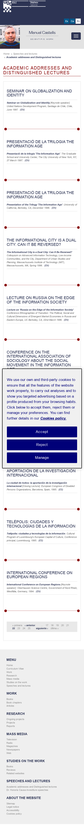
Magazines (12, 746)
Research (11, 675)
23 (18, 628)
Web (8, 753)
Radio (9, 743)
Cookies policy (14, 813)
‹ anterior (30, 625)
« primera (17, 625)
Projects (10, 722)
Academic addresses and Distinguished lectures (31, 786)
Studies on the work (16, 682)
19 (57, 625)
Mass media (12, 678)
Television (11, 739)
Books (9, 699)
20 (62, 625)
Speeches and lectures (25, 53)
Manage (42, 458)
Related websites (15, 773)
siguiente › (42, 628)
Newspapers (13, 749)
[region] (42, 418)
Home (6, 53)
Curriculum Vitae (15, 668)
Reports (10, 726)
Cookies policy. (53, 418)
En (78, 21)
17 (47, 625)
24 (24, 628)
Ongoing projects (15, 719)
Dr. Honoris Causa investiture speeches (27, 790)
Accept (42, 432)
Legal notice (12, 806)
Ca (72, 21)
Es (66, 21)
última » (55, 628)
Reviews (11, 770)
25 (29, 628)
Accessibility (12, 810)
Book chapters (14, 702)
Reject (42, 445)
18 (52, 625)
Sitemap (10, 803)
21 (67, 625)
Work (9, 672)
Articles (10, 705)
